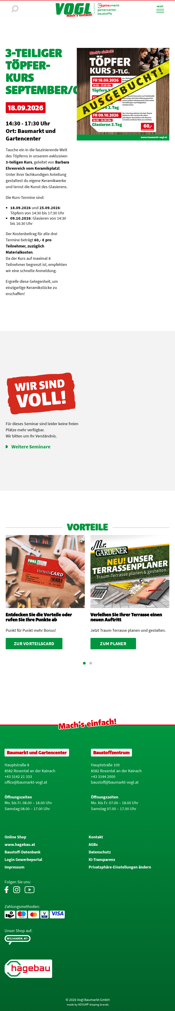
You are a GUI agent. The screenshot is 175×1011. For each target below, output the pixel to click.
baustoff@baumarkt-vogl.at (115, 782)
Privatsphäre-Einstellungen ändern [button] (120, 867)
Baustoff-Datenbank (23, 852)
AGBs (93, 844)
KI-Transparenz (102, 859)
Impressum (14, 867)
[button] (84, 663)
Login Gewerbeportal (23, 859)
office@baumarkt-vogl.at (26, 782)
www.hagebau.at (20, 844)
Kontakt (96, 836)
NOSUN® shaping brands (93, 1004)
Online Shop (15, 836)
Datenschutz (100, 852)
